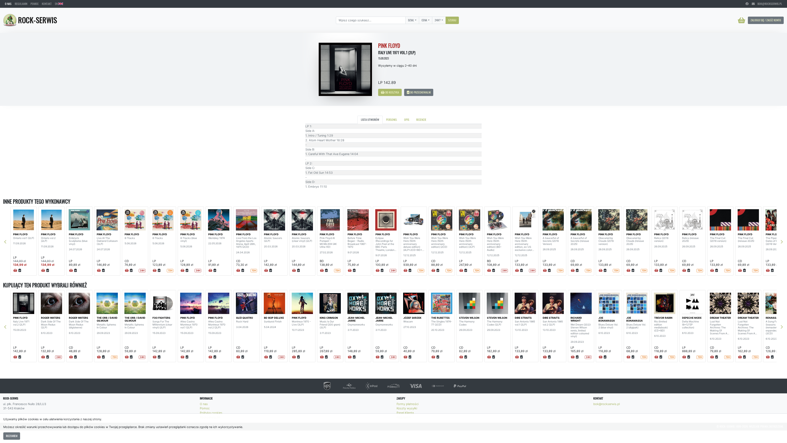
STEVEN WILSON (469, 317)
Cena (424, 20)
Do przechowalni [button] (420, 92)
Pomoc (35, 4)
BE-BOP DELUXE (274, 317)
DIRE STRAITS (523, 317)
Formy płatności (408, 404)
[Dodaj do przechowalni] (19, 270)
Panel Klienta (405, 412)
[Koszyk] (741, 20)
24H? (438, 20)
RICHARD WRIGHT (576, 319)
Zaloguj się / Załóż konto (766, 20)
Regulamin (21, 4)
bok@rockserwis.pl (768, 4)
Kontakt (47, 4)
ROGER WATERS (50, 317)
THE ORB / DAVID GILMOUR (107, 319)
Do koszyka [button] (392, 92)
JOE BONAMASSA (606, 319)
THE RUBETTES (440, 317)
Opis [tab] (406, 120)
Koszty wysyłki (407, 408)
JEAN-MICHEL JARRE (356, 319)
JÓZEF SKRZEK (412, 317)
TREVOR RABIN (663, 317)
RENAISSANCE (774, 317)
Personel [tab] (391, 120)
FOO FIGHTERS (161, 317)
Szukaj (452, 20)
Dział (411, 20)
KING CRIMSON (329, 317)
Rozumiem (11, 436)
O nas (8, 4)
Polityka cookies (211, 412)
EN (56, 4)
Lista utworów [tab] (370, 120)
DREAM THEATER (720, 317)
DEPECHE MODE (692, 317)
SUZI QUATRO (244, 317)
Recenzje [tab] (421, 120)
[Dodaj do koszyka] (15, 270)
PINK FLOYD (20, 234)
